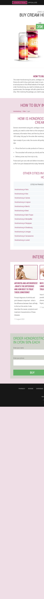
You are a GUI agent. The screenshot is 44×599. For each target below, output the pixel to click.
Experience (39, 389)
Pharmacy (22, 389)
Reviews (30, 389)
